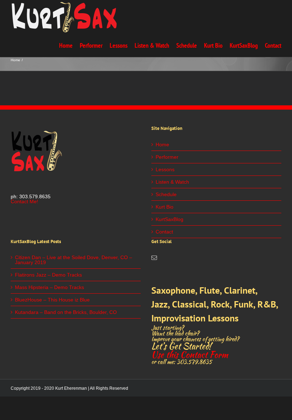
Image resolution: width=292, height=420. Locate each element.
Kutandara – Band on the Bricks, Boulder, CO (66, 312)
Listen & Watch (172, 181)
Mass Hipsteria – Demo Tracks (49, 287)
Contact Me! (24, 201)
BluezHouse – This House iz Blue (52, 299)
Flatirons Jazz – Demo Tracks (48, 274)
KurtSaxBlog (169, 219)
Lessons (165, 169)
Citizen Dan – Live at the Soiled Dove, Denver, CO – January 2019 (73, 260)
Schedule (166, 194)
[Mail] (154, 258)
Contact (164, 231)
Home (162, 144)
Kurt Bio (164, 206)
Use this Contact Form (189, 354)
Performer (167, 156)
